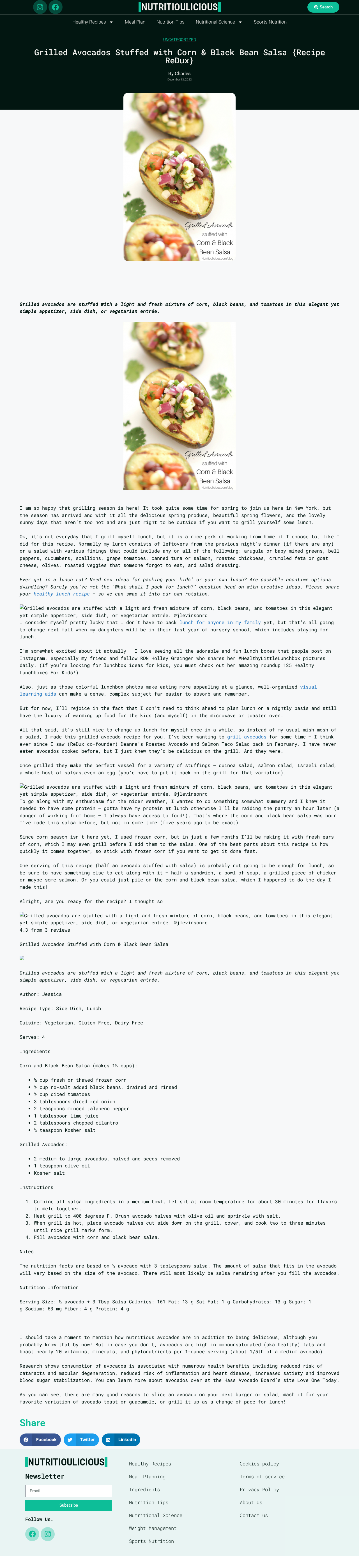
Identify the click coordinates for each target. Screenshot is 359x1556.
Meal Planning (147, 1476)
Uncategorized (179, 39)
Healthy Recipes (89, 22)
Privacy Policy (259, 1489)
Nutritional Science (215, 22)
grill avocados (246, 736)
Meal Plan (135, 22)
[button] (40, 1439)
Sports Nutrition (270, 22)
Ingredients (144, 1489)
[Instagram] (40, 7)
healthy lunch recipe (62, 593)
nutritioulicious (179, 7)
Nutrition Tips (171, 22)
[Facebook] (56, 7)
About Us (251, 1502)
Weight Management (153, 1528)
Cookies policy (259, 1463)
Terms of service (262, 1476)
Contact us (254, 1515)
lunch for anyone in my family (220, 622)
